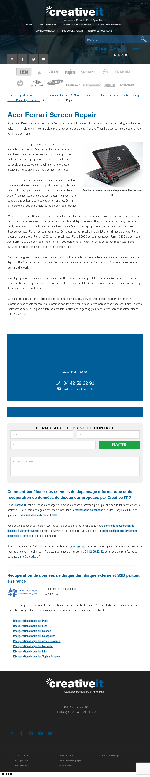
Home (10, 95)
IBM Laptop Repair (21, 760)
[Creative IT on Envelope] (50, 733)
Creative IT (75, 13)
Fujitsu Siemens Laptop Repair (70, 760)
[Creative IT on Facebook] (22, 59)
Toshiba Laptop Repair (66, 755)
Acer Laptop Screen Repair (111, 755)
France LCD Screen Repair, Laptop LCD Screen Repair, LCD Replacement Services (76, 95)
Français (143, 3)
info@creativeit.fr (79, 389)
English (130, 3)
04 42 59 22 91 (78, 383)
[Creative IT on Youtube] (43, 59)
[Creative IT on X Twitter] (12, 59)
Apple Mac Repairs (65, 765)
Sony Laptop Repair (22, 755)
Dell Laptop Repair (21, 765)
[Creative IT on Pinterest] (33, 59)
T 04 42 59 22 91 (117, 55)
